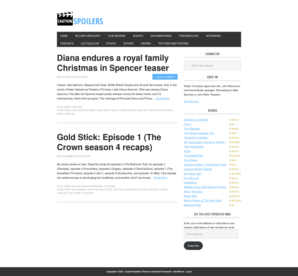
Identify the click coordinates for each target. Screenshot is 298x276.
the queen (88, 192)
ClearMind (190, 182)
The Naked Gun (193, 156)
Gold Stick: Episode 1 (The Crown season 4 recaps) (109, 142)
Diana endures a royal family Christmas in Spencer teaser (113, 62)
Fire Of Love (191, 178)
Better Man (190, 196)
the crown (74, 192)
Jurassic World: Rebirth (198, 169)
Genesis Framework (162, 271)
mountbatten (133, 189)
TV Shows (109, 186)
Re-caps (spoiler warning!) (87, 186)
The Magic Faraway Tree (199, 133)
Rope (187, 151)
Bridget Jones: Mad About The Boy (205, 187)
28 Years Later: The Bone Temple (204, 142)
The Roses (190, 160)
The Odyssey (192, 129)
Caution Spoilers (80, 19)
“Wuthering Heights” (196, 138)
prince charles (137, 110)
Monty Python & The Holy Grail (203, 200)
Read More (162, 98)
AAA (74, 110)
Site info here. (191, 101)
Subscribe (193, 245)
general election (87, 189)
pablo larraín (119, 110)
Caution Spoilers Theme (136, 271)
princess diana (156, 110)
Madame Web (192, 205)
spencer (70, 113)
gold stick (105, 189)
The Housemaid (193, 147)
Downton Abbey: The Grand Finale (205, 164)
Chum (187, 124)
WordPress (178, 271)
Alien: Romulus (193, 191)
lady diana (103, 110)
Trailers (77, 106)
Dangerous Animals (196, 120)
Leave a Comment (165, 76)
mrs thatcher (150, 189)
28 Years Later (193, 173)
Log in (189, 271)
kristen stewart (86, 110)
